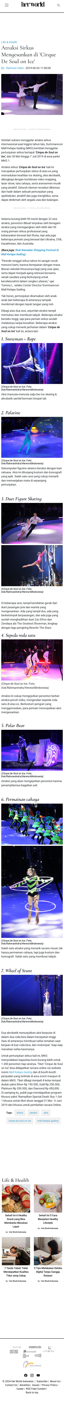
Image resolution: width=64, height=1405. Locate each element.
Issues (35, 1385)
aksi (46, 1112)
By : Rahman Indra (12, 68)
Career (19, 1388)
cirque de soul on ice (20, 1120)
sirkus (20, 1112)
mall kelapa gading (47, 1120)
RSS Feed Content (36, 1388)
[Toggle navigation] (6, 5)
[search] (58, 5)
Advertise (25, 1385)
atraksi (33, 1112)
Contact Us (11, 1385)
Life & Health (9, 42)
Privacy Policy (49, 1385)
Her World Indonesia (17, 1232)
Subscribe (42, 1381)
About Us (55, 1381)
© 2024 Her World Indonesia (18, 1381)
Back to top (32, 1392)
